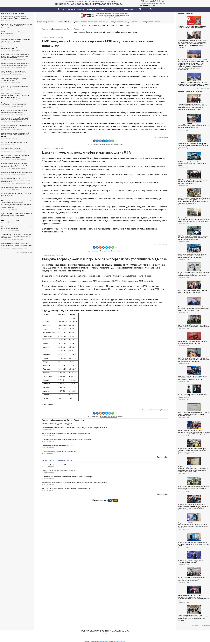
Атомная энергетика (17, 106)
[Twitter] (106, 140)
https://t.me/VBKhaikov (120, 25)
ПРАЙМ (165, 137)
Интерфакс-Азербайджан (159, 410)
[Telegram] (109, 140)
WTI (155, 3)
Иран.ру (165, 244)
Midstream (14, 43)
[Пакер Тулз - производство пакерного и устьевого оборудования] (105, 15)
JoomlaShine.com (103, 641)
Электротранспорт (16, 121)
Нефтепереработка (16, 50)
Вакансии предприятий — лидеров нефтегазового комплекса (111, 32)
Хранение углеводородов (18, 159)
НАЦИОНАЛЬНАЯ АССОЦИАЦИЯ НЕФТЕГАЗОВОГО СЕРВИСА (105, 631)
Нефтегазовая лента (58, 29)
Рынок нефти (15, 189)
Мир (12, 20)
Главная (45, 29)
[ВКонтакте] (97, 140)
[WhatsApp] (112, 140)
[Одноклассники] (100, 140)
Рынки (69, 29)
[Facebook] (94, 140)
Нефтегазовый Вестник (108, 144)
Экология (14, 28)
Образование (15, 230)
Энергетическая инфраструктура (20, 183)
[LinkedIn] (103, 140)
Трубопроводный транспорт (19, 249)
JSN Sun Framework (120, 641)
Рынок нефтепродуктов (18, 59)
